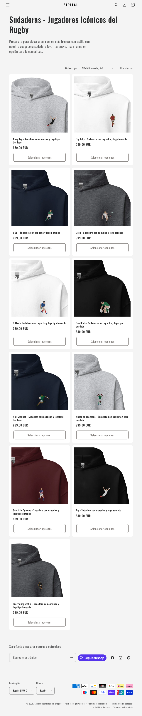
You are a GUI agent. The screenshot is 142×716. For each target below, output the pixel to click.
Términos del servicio (123, 707)
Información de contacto (122, 703)
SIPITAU (38, 703)
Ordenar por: (71, 68)
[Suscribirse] (71, 657)
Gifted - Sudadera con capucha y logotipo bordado (39, 323)
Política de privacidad (74, 703)
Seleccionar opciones (40, 157)
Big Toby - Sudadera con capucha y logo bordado (101, 139)
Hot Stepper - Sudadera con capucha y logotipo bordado (38, 418)
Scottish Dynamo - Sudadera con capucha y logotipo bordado (36, 512)
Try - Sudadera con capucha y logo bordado (98, 510)
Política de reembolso (97, 703)
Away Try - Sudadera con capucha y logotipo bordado (36, 141)
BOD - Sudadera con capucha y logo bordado (36, 232)
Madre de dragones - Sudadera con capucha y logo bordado (102, 418)
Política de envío (102, 707)
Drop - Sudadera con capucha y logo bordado (99, 232)
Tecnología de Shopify (52, 703)
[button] (8, 5)
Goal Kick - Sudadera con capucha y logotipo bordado (99, 325)
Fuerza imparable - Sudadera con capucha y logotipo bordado (36, 605)
